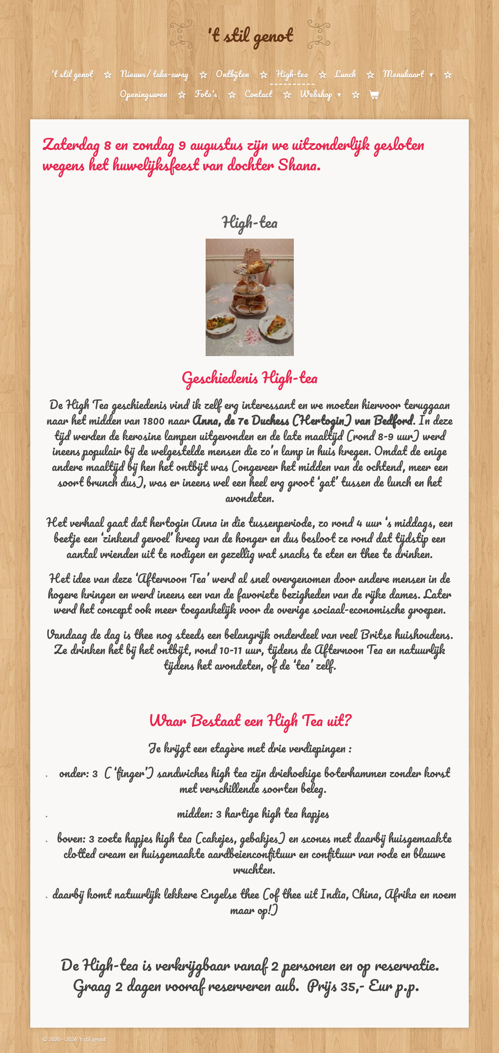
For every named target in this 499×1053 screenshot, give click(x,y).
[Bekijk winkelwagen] (373, 95)
